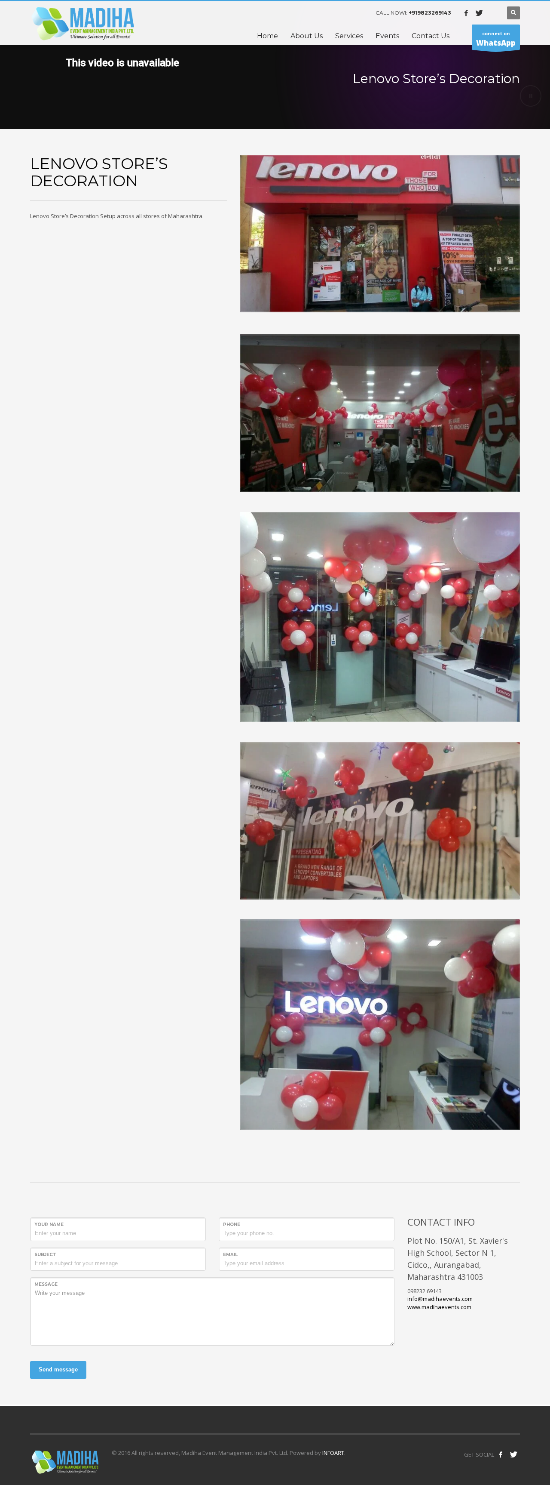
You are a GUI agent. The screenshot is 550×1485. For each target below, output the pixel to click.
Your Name (49, 1224)
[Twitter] (479, 12)
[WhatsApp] (492, 12)
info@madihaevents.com (440, 1299)
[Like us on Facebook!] (500, 1454)
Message (46, 1284)
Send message (58, 1369)
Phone (231, 1224)
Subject (45, 1254)
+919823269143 (430, 12)
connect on (496, 39)
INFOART (332, 1453)
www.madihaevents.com (439, 1307)
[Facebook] (466, 12)
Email (230, 1254)
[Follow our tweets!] (513, 1454)
